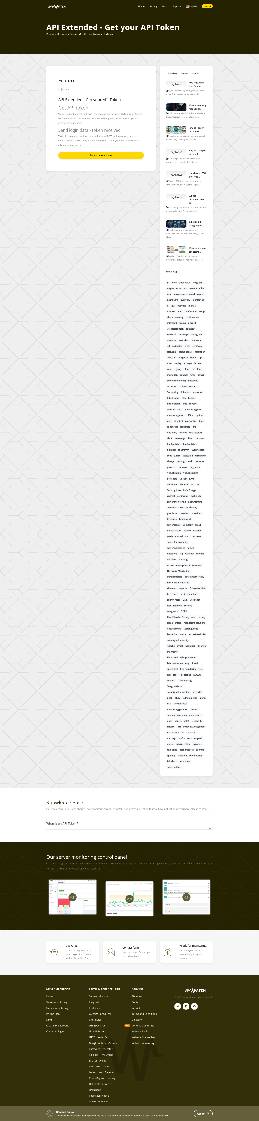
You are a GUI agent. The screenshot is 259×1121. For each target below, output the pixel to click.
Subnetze (185, 392)
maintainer (172, 651)
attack (178, 622)
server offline (174, 767)
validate (199, 438)
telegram (197, 282)
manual (192, 305)
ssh (192, 484)
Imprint (136, 1008)
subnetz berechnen (177, 715)
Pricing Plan (53, 1014)
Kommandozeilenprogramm (181, 657)
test (169, 605)
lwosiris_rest (173, 455)
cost (193, 617)
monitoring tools (175, 415)
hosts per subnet (189, 593)
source (178, 720)
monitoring (198, 299)
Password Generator (101, 1049)
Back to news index (101, 155)
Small (198, 524)
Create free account (57, 1025)
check (170, 317)
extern (179, 743)
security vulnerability (178, 640)
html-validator (190, 444)
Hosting (181, 461)
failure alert (185, 761)
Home (141, 6)
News (49, 1019)
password (197, 392)
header (191, 397)
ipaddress (185, 426)
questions (172, 553)
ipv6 (169, 363)
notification (190, 311)
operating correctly (194, 576)
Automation (173, 732)
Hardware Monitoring (178, 570)
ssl (168, 345)
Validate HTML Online (101, 1054)
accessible (187, 455)
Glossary (137, 1019)
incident (171, 311)
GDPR (184, 611)
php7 (177, 697)
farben (197, 363)
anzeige (188, 363)
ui (168, 305)
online (170, 743)
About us (137, 996)
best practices (187, 749)
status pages (185, 351)
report (200, 294)
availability (191, 507)
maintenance (180, 294)
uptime (199, 415)
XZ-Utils (202, 645)
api (185, 288)
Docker (183, 478)
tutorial (179, 536)
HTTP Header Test (99, 1037)
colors (170, 368)
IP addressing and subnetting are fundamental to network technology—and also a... (185, 233)
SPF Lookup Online (99, 1066)
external (189, 553)
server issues (173, 524)
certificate (197, 345)
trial (169, 703)
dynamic (197, 743)
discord (192, 322)
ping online (191, 420)
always (170, 461)
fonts (187, 368)
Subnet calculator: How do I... (196, 199)
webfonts (197, 368)
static (187, 743)
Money (187, 530)
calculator (197, 565)
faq (181, 553)
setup (202, 311)
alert (180, 311)
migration (195, 467)
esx (169, 674)
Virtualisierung (190, 472)
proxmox (172, 467)
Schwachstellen (197, 588)
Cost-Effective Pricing (178, 617)
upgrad (198, 738)
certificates (182, 495)
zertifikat (171, 507)
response (199, 461)
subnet (183, 386)
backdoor (190, 645)
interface (181, 305)
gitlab (170, 622)
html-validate (174, 444)
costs (180, 409)
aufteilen (182, 755)
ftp (200, 357)
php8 (170, 697)
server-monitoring (176, 380)
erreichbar (200, 455)
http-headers (173, 403)
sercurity (197, 691)
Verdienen (195, 599)
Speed (195, 663)
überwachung (195, 501)
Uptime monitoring (57, 1008)
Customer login (55, 1031)
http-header (173, 397)
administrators (174, 576)
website (171, 409)
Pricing (153, 6)
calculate (171, 559)
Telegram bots (174, 686)
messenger (180, 438)
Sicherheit (172, 386)
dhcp (187, 536)
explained (172, 749)
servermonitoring (176, 547)
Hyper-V (184, 484)
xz (198, 484)
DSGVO (197, 674)
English (193, 6)
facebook (172, 334)
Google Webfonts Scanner (104, 1043)
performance (185, 738)
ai (183, 732)
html (190, 438)
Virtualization (174, 472)
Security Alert (174, 490)
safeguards (172, 611)
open (169, 720)
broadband (185, 518)
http (184, 397)
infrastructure (174, 530)
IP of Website (96, 1031)
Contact (136, 1002)
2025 (186, 720)
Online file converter (100, 1084)
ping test (178, 420)
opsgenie (183, 357)
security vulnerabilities (178, 691)
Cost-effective (174, 628)
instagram (196, 334)
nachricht (191, 732)
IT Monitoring (185, 680)
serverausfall (195, 755)
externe (200, 553)
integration (199, 351)
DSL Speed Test (97, 1025)
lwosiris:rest (198, 449)
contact (184, 374)
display (177, 363)
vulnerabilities (190, 697)
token (202, 288)
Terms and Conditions (144, 1014)
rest (169, 294)
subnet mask (173, 599)
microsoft (172, 322)
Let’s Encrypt (189, 490)
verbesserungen (175, 328)
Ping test (94, 1002)
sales (181, 507)
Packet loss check (99, 1095)
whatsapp (184, 334)
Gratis (194, 709)
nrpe (178, 288)
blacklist (171, 449)
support (171, 680)
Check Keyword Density (102, 1078)
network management (178, 565)
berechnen (172, 593)
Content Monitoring (143, 1025)
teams (182, 322)
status (193, 357)
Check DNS (95, 1019)
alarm (203, 697)
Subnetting (172, 392)
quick (189, 461)
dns (194, 426)
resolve (183, 432)
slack (169, 438)
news (192, 374)
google (179, 368)
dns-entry (172, 432)
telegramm (183, 449)
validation (177, 345)
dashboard (172, 299)
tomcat (183, 634)
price (174, 282)
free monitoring (188, 668)
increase (197, 536)
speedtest (184, 513)
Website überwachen (144, 1037)
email (192, 294)
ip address (172, 426)
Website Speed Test (100, 1014)
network (177, 605)
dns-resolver (195, 432)
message (171, 738)
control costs (180, 703)
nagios (170, 288)
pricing (201, 617)
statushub (184, 340)
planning (183, 559)
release (170, 726)
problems (172, 513)
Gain (185, 599)
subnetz (193, 386)
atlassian (171, 357)
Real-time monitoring (178, 582)
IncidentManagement (194, 726)
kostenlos (172, 634)
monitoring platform (177, 709)
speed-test (172, 668)
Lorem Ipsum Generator (102, 1072)
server (201, 374)
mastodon (172, 374)
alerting (179, 317)
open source (195, 715)
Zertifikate (196, 495)
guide (170, 536)
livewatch (172, 518)
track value (184, 282)
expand (197, 530)
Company (188, 524)
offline (190, 415)
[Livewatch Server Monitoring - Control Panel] (72, 897)
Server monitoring (56, 1002)
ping (169, 420)
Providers (172, 478)
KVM (191, 478)
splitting (171, 755)
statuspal (171, 351)
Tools (165, 6)
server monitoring (176, 501)
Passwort (193, 380)
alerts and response (177, 588)
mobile (192, 403)
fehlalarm (172, 761)
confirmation (192, 317)
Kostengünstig (190, 628)
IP (168, 282)
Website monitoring (143, 1043)
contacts (190, 328)
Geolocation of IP (98, 1101)
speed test (197, 513)
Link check (95, 1089)
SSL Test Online (97, 1060)
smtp (187, 345)
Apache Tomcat (175, 645)
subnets (200, 749)
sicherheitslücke (197, 634)
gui (173, 305)
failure (191, 547)
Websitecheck (139, 1031)
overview (185, 299)
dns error (172, 340)
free (201, 668)
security (188, 605)
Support (177, 6)
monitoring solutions (194, 622)
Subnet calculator (99, 996)
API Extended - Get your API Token (89, 99)
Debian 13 (197, 720)
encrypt (171, 495)
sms (185, 403)
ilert (179, 726)
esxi (175, 674)
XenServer (172, 484)
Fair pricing (185, 674)
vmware (183, 467)
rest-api (193, 288)
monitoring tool (193, 409)
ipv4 (201, 420)
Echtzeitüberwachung (178, 663)
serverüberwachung (177, 542)
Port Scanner (96, 1008)
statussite (196, 340)
